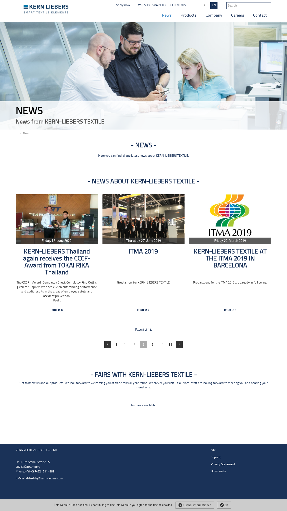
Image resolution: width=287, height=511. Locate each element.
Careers (237, 15)
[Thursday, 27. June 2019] (143, 219)
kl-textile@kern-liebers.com (44, 478)
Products (189, 15)
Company (214, 15)
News (167, 15)
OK (226, 505)
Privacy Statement (223, 464)
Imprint (216, 457)
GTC (213, 450)
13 (170, 344)
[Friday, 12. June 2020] (57, 219)
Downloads (218, 471)
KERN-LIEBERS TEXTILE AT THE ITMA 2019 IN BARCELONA (230, 259)
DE (205, 5)
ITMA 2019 (143, 252)
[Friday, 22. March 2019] (230, 219)
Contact (260, 15)
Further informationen (197, 505)
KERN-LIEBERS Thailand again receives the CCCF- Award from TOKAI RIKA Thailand (56, 262)
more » (56, 309)
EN (214, 5)
